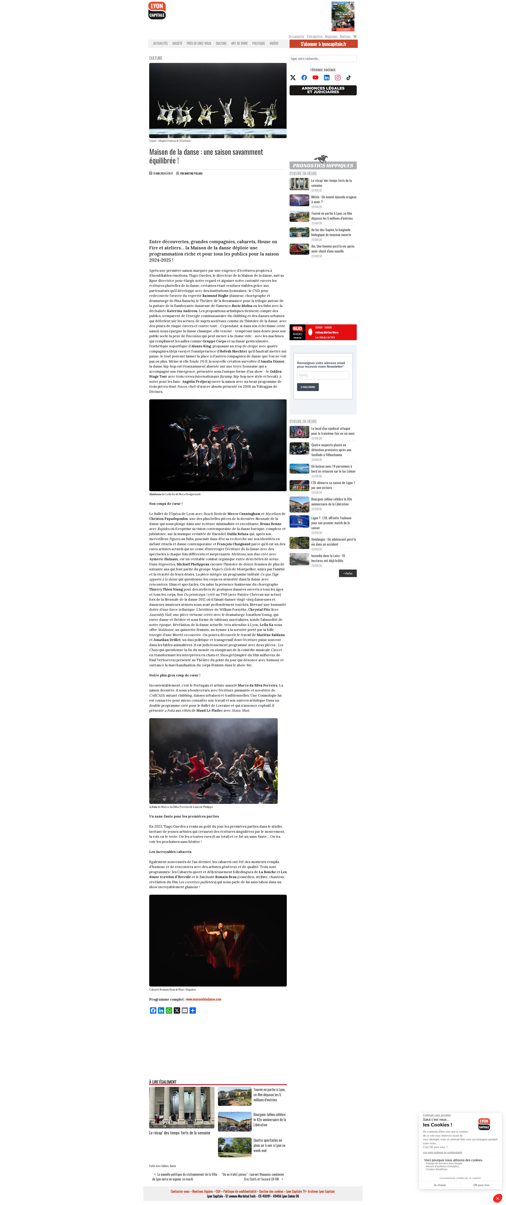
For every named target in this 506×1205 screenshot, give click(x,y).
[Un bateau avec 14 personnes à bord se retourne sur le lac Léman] (299, 469)
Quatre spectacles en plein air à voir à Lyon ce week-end (269, 1145)
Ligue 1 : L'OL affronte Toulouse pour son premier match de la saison (331, 522)
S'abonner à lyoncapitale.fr (323, 43)
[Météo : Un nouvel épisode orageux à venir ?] (299, 200)
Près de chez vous (199, 43)
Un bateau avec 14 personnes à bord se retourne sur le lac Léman (333, 469)
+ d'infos (347, 573)
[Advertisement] (218, 208)
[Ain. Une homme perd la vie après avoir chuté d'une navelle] (299, 250)
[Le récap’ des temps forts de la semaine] (181, 1127)
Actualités (160, 43)
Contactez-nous (180, 1191)
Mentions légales (202, 1191)
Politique (258, 43)
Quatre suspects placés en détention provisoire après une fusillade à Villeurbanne (331, 449)
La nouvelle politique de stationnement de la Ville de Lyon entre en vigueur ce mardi (184, 1176)
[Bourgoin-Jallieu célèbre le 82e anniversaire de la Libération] (235, 1130)
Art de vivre (239, 43)
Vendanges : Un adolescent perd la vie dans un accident (333, 542)
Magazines (331, 36)
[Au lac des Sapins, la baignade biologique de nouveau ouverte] (299, 232)
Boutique (345, 36)
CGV (218, 1191)
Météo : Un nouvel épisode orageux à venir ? (333, 199)
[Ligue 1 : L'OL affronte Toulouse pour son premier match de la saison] (299, 522)
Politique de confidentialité (239, 1191)
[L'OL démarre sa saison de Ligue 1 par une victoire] (299, 486)
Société (177, 43)
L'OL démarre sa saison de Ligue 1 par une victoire (333, 485)
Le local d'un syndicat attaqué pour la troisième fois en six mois (333, 431)
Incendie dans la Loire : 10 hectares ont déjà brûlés (328, 558)
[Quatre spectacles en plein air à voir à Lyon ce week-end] (235, 1156)
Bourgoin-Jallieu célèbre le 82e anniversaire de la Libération (270, 1119)
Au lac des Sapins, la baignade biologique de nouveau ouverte (331, 232)
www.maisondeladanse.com (203, 999)
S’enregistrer (315, 36)
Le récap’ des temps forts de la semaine (179, 1132)
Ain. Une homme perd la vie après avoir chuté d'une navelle (332, 249)
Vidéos (274, 43)
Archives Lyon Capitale (321, 1191)
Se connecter (296, 36)
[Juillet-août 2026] (343, 16)
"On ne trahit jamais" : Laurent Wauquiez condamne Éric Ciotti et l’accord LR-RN (253, 1176)
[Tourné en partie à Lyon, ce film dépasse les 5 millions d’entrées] (235, 1104)
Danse (173, 1166)
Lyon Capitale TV (296, 1191)
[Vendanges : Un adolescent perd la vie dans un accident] (299, 543)
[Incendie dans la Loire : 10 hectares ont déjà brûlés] (299, 560)
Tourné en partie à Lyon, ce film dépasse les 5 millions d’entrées (269, 1094)
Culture (221, 43)
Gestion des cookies (271, 1191)
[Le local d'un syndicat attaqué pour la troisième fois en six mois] (299, 432)
